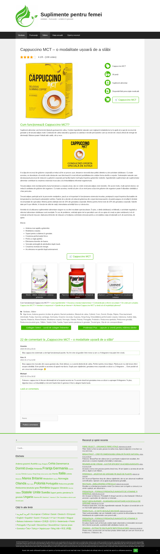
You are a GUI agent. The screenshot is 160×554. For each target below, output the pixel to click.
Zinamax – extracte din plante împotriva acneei (105, 528)
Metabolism (48, 479)
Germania (54, 317)
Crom (98, 314)
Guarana (77, 317)
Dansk (53, 514)
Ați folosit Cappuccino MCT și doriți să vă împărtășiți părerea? (97, 305)
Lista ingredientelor (58, 303)
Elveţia (109, 314)
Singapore (54, 488)
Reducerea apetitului (108, 319)
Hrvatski (61, 518)
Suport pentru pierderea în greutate (76, 322)
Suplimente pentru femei (71, 15)
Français (45, 518)
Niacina (55, 479)
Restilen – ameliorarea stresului (99, 484)
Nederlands (63, 521)
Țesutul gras (95, 322)
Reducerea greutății (124, 319)
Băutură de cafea (81, 314)
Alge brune (27, 314)
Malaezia (30, 319)
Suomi (36, 518)
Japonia (23, 319)
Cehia (51, 463)
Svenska (20, 528)
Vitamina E (53, 497)
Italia (134, 317)
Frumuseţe (33, 35)
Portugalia (87, 319)
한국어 (53, 521)
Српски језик (66, 525)
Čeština (45, 514)
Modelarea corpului (54, 319)
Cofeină (92, 314)
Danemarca (62, 463)
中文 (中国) (66, 528)
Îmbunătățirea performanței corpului (104, 317)
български (36, 514)
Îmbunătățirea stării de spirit (68, 497)
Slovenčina (42, 525)
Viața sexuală (57, 35)
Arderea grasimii (38, 314)
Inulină (129, 317)
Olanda (73, 319)
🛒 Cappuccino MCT (125, 99)
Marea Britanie (40, 319)
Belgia (40, 464)
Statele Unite (51, 322)
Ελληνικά (71, 514)
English (20, 518)
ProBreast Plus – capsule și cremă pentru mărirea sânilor (110, 327)
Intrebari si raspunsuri (45, 305)
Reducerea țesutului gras (29, 322)
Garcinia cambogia (42, 317)
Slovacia (64, 488)
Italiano (37, 521)
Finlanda (38, 468)
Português (21, 525)
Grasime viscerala (66, 317)
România (45, 487)
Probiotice (96, 319)
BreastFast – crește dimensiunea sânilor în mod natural (110, 454)
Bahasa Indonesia (24, 521)
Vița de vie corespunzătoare (112, 322)
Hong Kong (85, 317)
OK (136, 550)
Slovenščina (53, 525)
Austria (34, 463)
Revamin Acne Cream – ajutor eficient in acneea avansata (110, 464)
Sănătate (21, 35)
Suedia (59, 322)
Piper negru (30, 484)
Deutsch (61, 514)
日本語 (45, 521)
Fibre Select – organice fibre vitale (100, 447)
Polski (72, 521)
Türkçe (35, 528)
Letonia (69, 474)
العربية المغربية (23, 514)
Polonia (79, 319)
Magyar (70, 518)
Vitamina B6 (37, 497)
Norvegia (66, 319)
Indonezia (122, 317)
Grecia (23, 474)
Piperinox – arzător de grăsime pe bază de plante (107, 474)
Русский (31, 525)
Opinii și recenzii (73, 35)
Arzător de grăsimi (52, 314)
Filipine (115, 314)
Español (28, 518)
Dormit (103, 314)
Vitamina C (45, 497)
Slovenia (70, 488)
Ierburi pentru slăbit (46, 474)
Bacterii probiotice (67, 314)
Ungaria (28, 496)
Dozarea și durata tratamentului (79, 303)
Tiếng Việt (55, 528)
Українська (44, 528)
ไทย (28, 528)
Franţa (31, 317)
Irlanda (55, 474)
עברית (53, 518)
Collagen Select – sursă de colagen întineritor (47, 327)
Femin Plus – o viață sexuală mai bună (100, 511)
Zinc (58, 497)
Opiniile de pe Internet (63, 305)
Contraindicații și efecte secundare (106, 303)
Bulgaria (45, 464)
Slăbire (45, 35)
